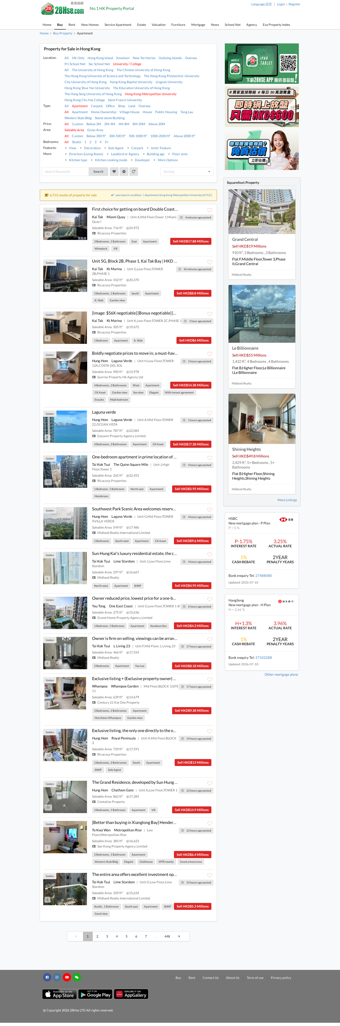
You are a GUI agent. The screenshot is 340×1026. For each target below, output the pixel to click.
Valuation (159, 25)
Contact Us (211, 978)
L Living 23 (122, 646)
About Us (232, 978)
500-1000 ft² (138, 136)
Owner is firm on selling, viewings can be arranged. (137, 638)
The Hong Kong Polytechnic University (171, 76)
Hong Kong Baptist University (131, 82)
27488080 (263, 575)
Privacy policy (281, 978)
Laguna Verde (121, 361)
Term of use (255, 978)
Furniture (178, 25)
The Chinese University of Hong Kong (143, 70)
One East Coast (121, 606)
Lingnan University (169, 82)
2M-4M (109, 124)
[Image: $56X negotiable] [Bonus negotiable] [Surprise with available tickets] (160, 312)
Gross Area (95, 130)
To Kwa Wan (101, 830)
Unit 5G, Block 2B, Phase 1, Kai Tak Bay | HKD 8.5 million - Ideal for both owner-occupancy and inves (181, 260)
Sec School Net (99, 64)
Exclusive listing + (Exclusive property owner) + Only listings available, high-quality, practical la (176, 678)
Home (47, 25)
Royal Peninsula (123, 738)
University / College (127, 64)
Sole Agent (116, 148)
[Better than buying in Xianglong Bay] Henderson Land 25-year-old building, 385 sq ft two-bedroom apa (184, 822)
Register (294, 4)
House (147, 112)
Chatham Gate (122, 790)
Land (131, 106)
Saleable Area (74, 130)
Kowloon (123, 58)
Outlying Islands (170, 58)
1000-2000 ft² (160, 136)
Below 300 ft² (96, 136)
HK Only (78, 58)
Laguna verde (104, 412)
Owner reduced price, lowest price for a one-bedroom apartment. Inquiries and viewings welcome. (179, 598)
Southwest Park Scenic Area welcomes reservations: (138, 508)
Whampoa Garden (125, 686)
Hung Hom (100, 361)
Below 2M (94, 124)
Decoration (92, 148)
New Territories (144, 58)
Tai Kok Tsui (101, 464)
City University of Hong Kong (86, 82)
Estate (141, 25)
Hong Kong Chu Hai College (85, 100)
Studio (76, 142)
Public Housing (166, 112)
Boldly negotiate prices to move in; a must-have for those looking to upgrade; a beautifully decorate (180, 353)
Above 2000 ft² (184, 136)
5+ (106, 142)
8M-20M (139, 124)
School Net (233, 25)
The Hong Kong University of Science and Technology (103, 76)
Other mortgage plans (281, 674)
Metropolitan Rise (128, 830)
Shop (121, 106)
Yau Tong (98, 606)
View (72, 148)
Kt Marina (114, 269)
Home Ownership (103, 112)
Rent (71, 25)
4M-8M (123, 124)
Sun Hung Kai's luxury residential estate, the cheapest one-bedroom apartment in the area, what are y (182, 553)
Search (98, 171)
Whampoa (100, 686)
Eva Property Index (276, 25)
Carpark (97, 106)
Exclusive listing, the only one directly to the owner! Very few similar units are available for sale (176, 730)
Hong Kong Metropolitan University (150, 94)
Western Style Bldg (78, 118)
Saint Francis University (125, 100)
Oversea (191, 58)
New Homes (90, 25)
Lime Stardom (124, 561)
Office (110, 106)
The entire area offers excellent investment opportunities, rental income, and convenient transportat (181, 874)
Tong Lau (186, 112)
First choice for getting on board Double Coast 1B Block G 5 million (151, 209)
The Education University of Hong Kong (141, 88)
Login (281, 4)
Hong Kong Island (100, 58)
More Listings (287, 500)
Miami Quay (116, 217)
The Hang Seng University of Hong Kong (93, 94)
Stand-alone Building (110, 118)
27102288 (263, 657)
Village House (129, 112)
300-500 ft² (117, 136)
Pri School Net (75, 64)
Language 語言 (261, 4)
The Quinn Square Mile (131, 464)
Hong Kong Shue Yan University (87, 88)
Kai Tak (97, 217)
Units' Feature (160, 148)
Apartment (80, 106)
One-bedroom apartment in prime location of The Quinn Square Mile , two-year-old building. (174, 456)
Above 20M (156, 124)
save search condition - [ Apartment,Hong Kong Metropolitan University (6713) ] (163, 195)
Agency (251, 25)
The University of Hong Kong (92, 70)
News (215, 25)
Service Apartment (118, 25)
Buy (60, 25)
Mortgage (198, 25)
